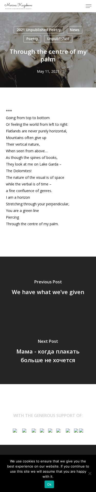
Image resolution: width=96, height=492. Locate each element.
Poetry (32, 38)
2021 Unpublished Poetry (39, 29)
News (74, 29)
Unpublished (58, 38)
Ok (49, 484)
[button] (88, 6)
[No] (89, 473)
